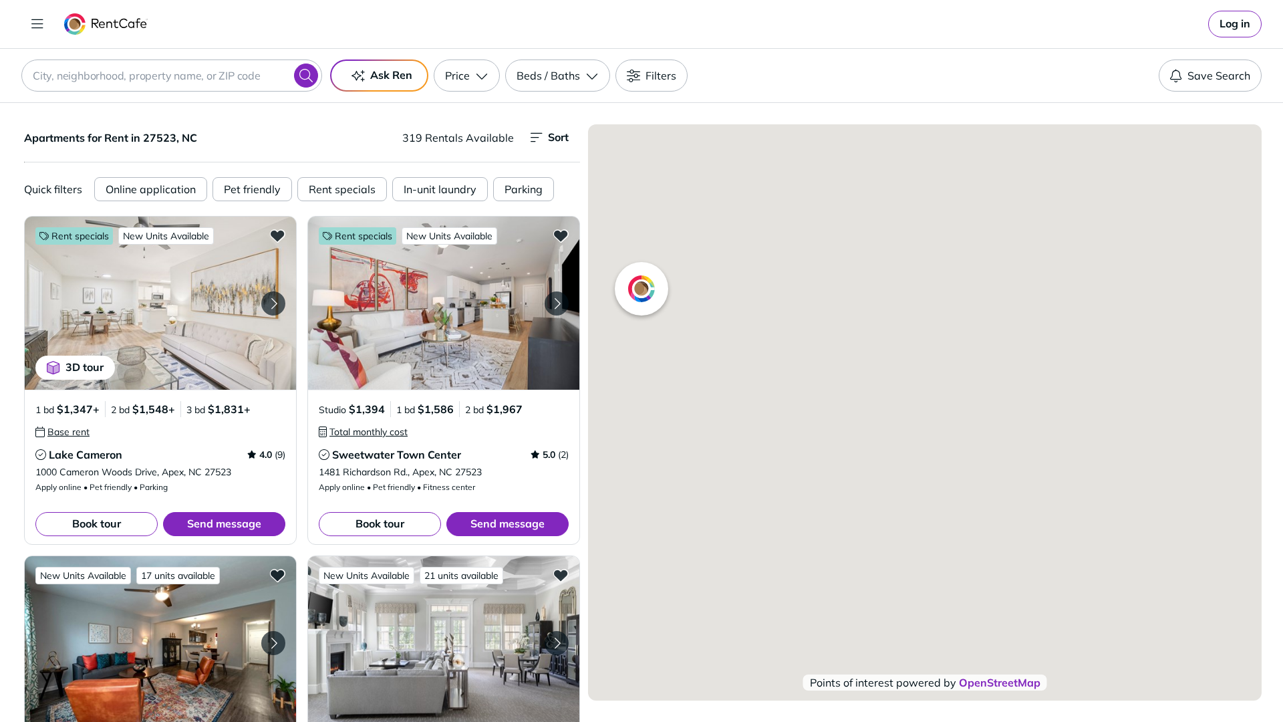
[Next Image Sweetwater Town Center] (557, 303)
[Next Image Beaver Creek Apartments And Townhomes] (273, 643)
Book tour (96, 523)
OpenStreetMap (999, 682)
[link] (1235, 24)
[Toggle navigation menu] (37, 24)
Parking (524, 189)
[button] (160, 303)
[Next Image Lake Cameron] (273, 303)
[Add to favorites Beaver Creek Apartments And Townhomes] (277, 575)
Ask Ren (391, 75)
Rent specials (342, 189)
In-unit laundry (440, 189)
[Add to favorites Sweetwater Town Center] (561, 235)
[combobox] (171, 75)
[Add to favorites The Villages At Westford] (561, 575)
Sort (558, 137)
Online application (151, 189)
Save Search (1218, 75)
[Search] (306, 76)
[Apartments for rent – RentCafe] (106, 24)
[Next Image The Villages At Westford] (557, 643)
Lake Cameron (85, 454)
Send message (224, 523)
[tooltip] (62, 432)
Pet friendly (252, 189)
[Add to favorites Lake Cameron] (277, 235)
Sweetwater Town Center (396, 454)
